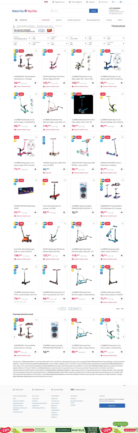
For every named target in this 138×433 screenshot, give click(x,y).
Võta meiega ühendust (38, 408)
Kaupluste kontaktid (18, 401)
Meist (14, 398)
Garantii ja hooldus (18, 405)
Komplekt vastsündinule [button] (74, 20)
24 (122, 308)
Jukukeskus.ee (55, 401)
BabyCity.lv (54, 408)
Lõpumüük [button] (59, 20)
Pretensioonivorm (18, 412)
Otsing (93, 11)
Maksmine (35, 401)
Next (124, 337)
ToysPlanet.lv (54, 414)
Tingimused (35, 398)
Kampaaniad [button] (46, 20)
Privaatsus (73, 398)
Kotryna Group (55, 403)
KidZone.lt (54, 412)
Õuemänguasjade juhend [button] (93, 20)
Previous (14, 337)
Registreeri (112, 405)
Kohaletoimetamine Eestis (39, 403)
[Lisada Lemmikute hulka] (36, 51)
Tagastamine (35, 405)
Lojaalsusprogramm (18, 403)
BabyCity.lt (54, 405)
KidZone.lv (54, 417)
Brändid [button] (120, 20)
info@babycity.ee (114, 10)
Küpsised (73, 405)
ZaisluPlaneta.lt (55, 410)
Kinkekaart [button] (109, 20)
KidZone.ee (54, 398)
